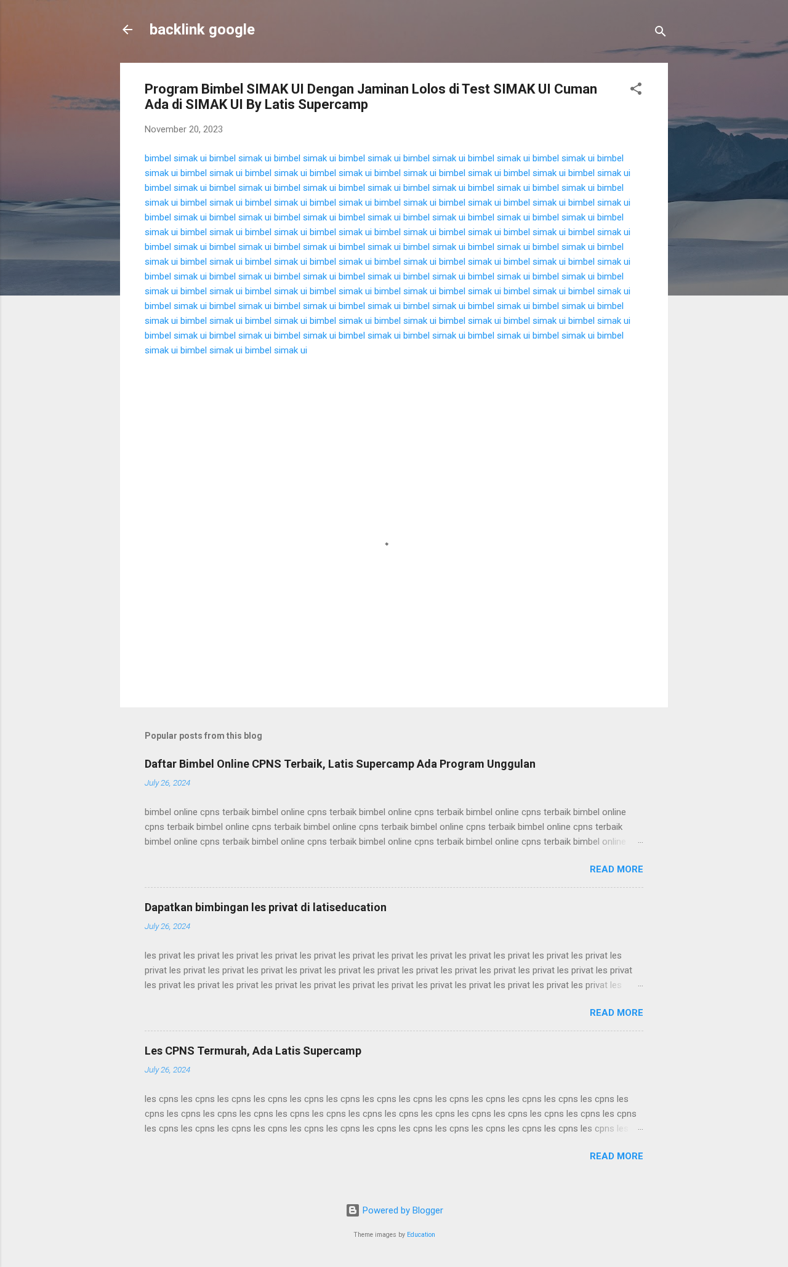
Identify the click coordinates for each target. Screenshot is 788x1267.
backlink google (202, 29)
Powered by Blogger (401, 1210)
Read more (616, 869)
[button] (636, 90)
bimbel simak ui (176, 158)
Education (421, 1235)
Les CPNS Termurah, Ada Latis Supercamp (253, 1050)
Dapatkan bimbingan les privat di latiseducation (266, 907)
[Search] (660, 33)
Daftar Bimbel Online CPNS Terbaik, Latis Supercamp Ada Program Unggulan (340, 763)
